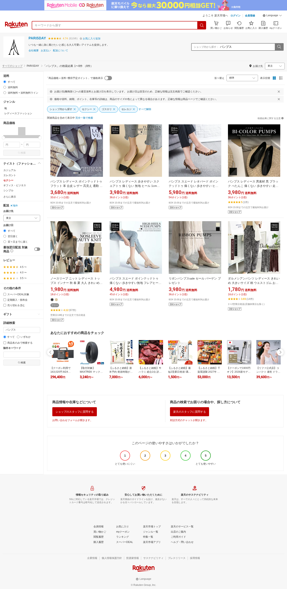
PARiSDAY (37, 38)
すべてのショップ (12, 65)
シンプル (8, 190)
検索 (23, 152)
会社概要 (34, 50)
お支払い (46, 50)
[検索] (202, 25)
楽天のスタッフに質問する (189, 411)
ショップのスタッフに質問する (74, 411)
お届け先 (8, 211)
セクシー (8, 180)
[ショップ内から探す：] (279, 47)
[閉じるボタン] (279, 91)
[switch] (37, 249)
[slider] (3, 137)
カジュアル (9, 170)
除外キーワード (12, 348)
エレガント (9, 175)
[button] (272, 16)
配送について (60, 50)
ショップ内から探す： (206, 46)
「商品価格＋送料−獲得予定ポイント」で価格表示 (74, 78)
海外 (15, 205)
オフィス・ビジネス (14, 185)
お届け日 (8, 225)
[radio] (4, 81)
